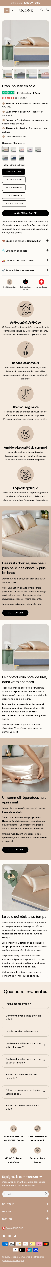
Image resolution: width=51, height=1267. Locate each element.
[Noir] (22, 158)
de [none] (12, 10)
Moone (14, 1256)
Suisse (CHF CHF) (15, 1228)
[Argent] (38, 150)
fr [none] (7, 10)
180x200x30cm (14, 195)
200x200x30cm (14, 203)
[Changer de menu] (2, 10)
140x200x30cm (14, 179)
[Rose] (22, 150)
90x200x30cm (13, 171)
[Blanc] (13, 150)
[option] (12, 10)
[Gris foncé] (5, 158)
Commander (15, 612)
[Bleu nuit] (13, 158)
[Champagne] (5, 150)
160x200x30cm (14, 187)
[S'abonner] (46, 1194)
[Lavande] (30, 150)
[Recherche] (42, 10)
